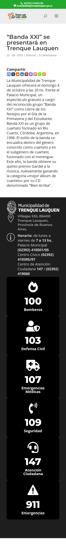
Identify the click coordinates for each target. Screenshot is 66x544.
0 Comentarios (48, 55)
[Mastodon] (31, 74)
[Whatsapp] (39, 74)
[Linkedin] (22, 74)
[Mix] (35, 74)
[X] (13, 74)
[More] (44, 74)
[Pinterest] (26, 74)
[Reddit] (17, 74)
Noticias (31, 55)
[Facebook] (9, 74)
